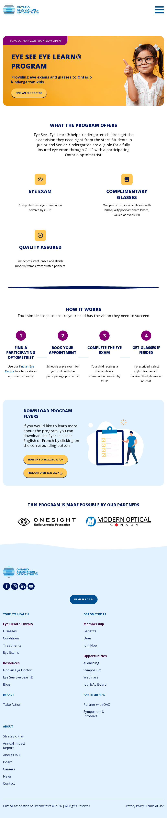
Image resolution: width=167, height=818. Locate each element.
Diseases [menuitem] (10, 631)
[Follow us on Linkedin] (22, 586)
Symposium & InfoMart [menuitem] (94, 713)
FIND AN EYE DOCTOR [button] (28, 93)
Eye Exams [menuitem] (11, 652)
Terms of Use (155, 806)
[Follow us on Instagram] (14, 586)
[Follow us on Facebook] (6, 586)
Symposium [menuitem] (92, 670)
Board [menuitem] (7, 762)
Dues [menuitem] (87, 638)
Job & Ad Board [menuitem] (95, 684)
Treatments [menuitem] (12, 645)
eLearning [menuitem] (91, 663)
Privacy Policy (135, 806)
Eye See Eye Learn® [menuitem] (18, 677)
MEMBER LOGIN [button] (83, 599)
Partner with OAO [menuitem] (97, 704)
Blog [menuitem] (6, 684)
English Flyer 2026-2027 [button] (44, 459)
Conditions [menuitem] (11, 638)
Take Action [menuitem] (12, 704)
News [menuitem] (7, 776)
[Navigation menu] (159, 9)
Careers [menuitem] (9, 769)
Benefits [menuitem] (90, 631)
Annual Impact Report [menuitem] (14, 745)
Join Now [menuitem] (90, 645)
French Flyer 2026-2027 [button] (43, 472)
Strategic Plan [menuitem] (13, 736)
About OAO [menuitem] (11, 755)
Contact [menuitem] (9, 783)
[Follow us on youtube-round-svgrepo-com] (31, 586)
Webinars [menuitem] (91, 677)
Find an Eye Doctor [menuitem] (17, 670)
